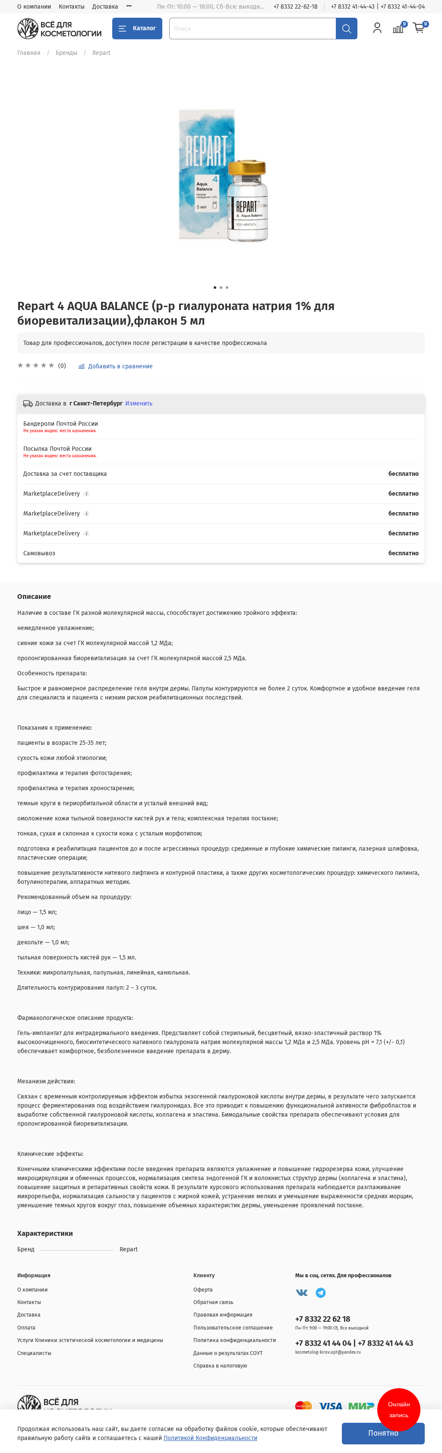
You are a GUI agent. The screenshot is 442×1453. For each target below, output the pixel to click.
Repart (101, 53)
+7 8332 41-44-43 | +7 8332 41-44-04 (378, 6)
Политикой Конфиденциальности (210, 1438)
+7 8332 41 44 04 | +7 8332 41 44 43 (354, 1343)
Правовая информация (223, 1314)
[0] (419, 28)
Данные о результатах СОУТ (228, 1353)
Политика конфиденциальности (234, 1340)
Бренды (66, 53)
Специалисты (34, 1353)
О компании (34, 6)
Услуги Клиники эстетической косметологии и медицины (90, 1340)
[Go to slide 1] (215, 287)
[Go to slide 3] (227, 287)
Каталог (144, 28)
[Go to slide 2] (221, 287)
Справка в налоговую (220, 1365)
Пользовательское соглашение (233, 1327)
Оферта (203, 1289)
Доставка (105, 6)
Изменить (138, 403)
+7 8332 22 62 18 (322, 1319)
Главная (29, 53)
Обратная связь (213, 1302)
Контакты (72, 6)
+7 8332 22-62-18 (296, 6)
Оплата (26, 1327)
